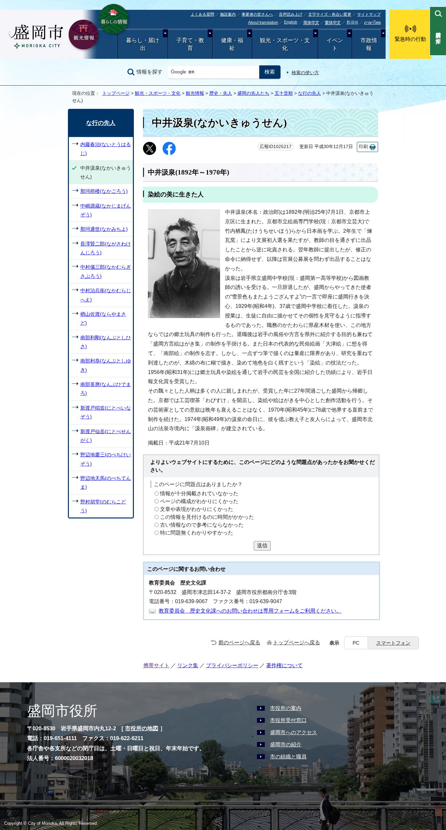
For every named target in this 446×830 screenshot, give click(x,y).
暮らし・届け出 (142, 44)
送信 (262, 545)
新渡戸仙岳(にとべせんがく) (105, 436)
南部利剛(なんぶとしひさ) (105, 342)
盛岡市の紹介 (285, 744)
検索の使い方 (305, 72)
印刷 (363, 146)
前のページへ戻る (239, 642)
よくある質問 (202, 14)
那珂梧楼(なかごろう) (104, 191)
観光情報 (195, 93)
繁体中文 (333, 23)
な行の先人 (309, 93)
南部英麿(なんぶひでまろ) (105, 388)
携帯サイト (156, 665)
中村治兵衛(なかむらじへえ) (105, 295)
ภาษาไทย (372, 22)
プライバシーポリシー (232, 665)
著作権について (284, 665)
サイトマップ (369, 14)
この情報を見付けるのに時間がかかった (207, 517)
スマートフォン (393, 643)
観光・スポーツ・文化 (285, 44)
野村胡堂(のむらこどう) (103, 506)
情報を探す (149, 72)
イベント (335, 44)
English (290, 22)
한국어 (352, 22)
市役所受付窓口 (288, 720)
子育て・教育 (190, 44)
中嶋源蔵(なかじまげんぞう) (105, 210)
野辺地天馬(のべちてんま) (105, 482)
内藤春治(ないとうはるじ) (105, 149)
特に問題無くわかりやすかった (196, 532)
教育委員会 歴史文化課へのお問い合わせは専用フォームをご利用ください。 (250, 611)
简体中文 (311, 23)
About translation (263, 22)
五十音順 (284, 93)
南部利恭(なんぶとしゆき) (105, 365)
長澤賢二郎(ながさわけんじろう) (105, 248)
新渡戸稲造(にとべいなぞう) (105, 412)
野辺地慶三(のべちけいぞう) (105, 459)
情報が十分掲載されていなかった (199, 493)
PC (356, 643)
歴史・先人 (220, 93)
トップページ (116, 93)
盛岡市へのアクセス (293, 732)
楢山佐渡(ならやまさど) (103, 318)
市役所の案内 (285, 708)
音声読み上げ (290, 14)
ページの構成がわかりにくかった (199, 501)
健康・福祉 (232, 44)
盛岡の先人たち (253, 93)
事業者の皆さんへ (257, 14)
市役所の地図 (141, 728)
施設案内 (228, 14)
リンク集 (187, 665)
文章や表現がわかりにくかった (196, 509)
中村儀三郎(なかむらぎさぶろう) (105, 271)
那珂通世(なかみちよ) (104, 229)
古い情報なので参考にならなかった (202, 525)
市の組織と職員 (288, 756)
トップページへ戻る (296, 642)
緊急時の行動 (410, 39)
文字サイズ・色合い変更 (329, 14)
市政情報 (368, 44)
